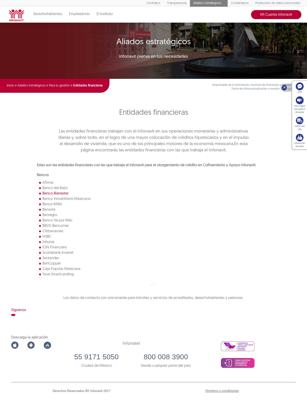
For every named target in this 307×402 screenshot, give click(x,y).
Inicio (10, 85)
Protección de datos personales (277, 3)
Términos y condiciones (222, 391)
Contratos (153, 3)
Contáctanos (240, 3)
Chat (300, 92)
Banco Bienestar (55, 193)
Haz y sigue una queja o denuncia (299, 109)
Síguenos (18, 310)
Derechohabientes (47, 14)
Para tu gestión (59, 85)
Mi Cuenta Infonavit (276, 15)
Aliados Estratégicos (207, 3)
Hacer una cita (300, 127)
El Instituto (105, 14)
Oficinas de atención (299, 145)
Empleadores (79, 14)
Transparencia (177, 3)
